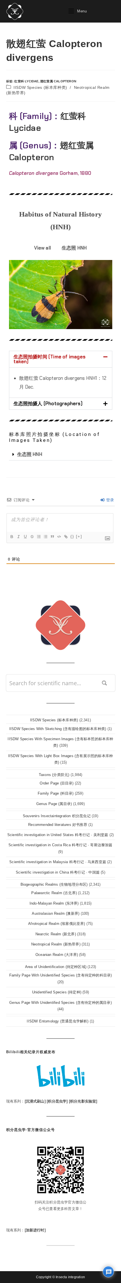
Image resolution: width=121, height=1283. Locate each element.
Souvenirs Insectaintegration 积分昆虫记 (57, 816)
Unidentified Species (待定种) (56, 992)
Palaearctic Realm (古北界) (54, 893)
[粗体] (11, 536)
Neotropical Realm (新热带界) (55, 944)
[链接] (65, 536)
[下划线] (25, 536)
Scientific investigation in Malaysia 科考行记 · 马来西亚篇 (57, 862)
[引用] (52, 536)
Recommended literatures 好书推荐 (57, 825)
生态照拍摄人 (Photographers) (48, 403)
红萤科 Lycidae (26, 81)
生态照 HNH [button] (74, 248)
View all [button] (42, 248)
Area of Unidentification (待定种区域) (55, 967)
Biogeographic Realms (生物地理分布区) (54, 884)
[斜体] (18, 536)
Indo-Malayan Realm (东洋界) (54, 903)
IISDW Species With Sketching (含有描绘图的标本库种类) (57, 729)
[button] (60, 359)
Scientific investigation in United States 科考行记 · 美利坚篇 (57, 835)
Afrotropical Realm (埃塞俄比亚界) (56, 924)
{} (72, 536)
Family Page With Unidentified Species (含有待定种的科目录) (60, 975)
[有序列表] (38, 536)
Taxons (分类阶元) (54, 775)
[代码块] (58, 536)
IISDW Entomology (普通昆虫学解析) (57, 1021)
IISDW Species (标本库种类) (40, 87)
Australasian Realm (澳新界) (55, 913)
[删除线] (31, 536)
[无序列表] (45, 536)
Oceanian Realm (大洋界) (56, 955)
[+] (79, 536)
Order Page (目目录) (56, 783)
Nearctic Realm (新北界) (55, 934)
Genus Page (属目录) (54, 804)
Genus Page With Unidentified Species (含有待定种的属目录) (60, 1002)
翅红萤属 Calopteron (58, 81)
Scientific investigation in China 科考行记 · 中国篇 (58, 872)
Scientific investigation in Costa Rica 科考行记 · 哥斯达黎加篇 (60, 845)
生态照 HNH (29, 454)
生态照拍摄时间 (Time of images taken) (50, 359)
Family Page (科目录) (55, 793)
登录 (109, 500)
